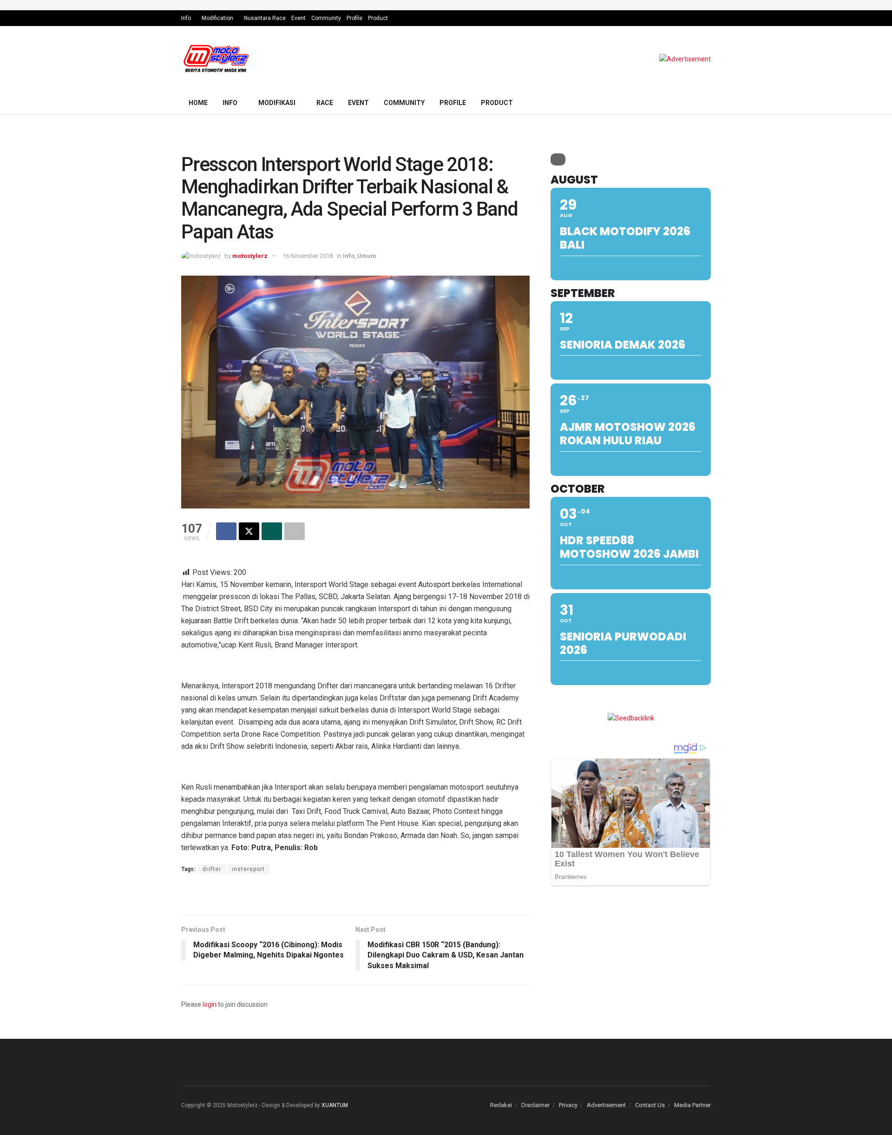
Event (298, 18)
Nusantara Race (265, 18)
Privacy (568, 1105)
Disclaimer (535, 1105)
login (209, 1004)
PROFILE (452, 102)
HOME (198, 102)
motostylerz (250, 255)
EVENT (358, 102)
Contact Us (650, 1105)
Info (186, 18)
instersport (248, 869)
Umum (366, 255)
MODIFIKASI (276, 102)
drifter (212, 869)
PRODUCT (497, 102)
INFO (230, 102)
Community (326, 18)
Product (378, 18)
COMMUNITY (404, 102)
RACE (324, 102)
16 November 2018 (307, 255)
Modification (217, 18)
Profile (354, 18)
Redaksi (501, 1105)
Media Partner (692, 1105)
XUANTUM (334, 1105)
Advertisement (606, 1105)
